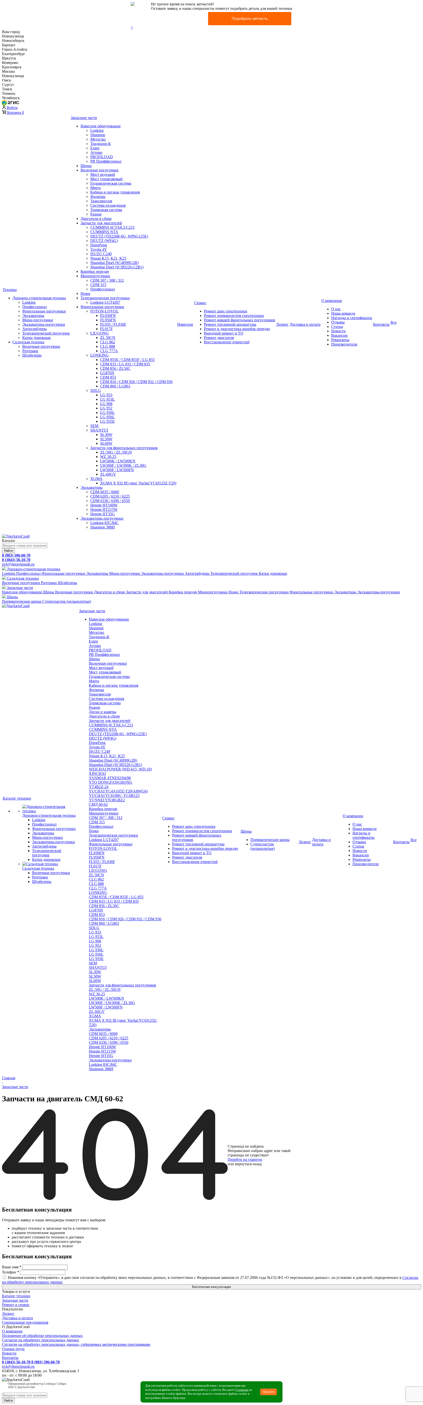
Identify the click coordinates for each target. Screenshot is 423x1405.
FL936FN (97, 853)
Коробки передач (103, 809)
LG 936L (96, 950)
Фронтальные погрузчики (110, 844)
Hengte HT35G (101, 1056)
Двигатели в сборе (104, 716)
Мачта (94, 681)
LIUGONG (98, 870)
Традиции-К (99, 637)
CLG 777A (98, 888)
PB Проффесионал (104, 654)
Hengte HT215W (102, 1051)
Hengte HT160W (102, 1047)
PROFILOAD (100, 650)
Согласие (242, 1390)
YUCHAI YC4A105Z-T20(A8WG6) (118, 791)
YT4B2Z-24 (98, 787)
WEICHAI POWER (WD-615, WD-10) (120, 769)
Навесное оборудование (109, 619)
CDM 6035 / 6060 (103, 1034)
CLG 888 (96, 884)
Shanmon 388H (101, 1069)
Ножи (94, 831)
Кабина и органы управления (113, 685)
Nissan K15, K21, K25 (107, 756)
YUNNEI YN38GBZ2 (107, 800)
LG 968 (95, 941)
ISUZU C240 (99, 751)
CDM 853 (97, 915)
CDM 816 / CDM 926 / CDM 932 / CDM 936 (125, 919)
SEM (93, 963)
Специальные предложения (25, 1322)
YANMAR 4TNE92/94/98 (110, 778)
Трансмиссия (100, 694)
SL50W (95, 976)
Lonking (95, 624)
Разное (94, 707)
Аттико (95, 646)
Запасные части (15, 1300)
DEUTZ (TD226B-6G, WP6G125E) (118, 734)
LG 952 (95, 945)
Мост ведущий (101, 668)
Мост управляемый (105, 672)
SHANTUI (97, 967)
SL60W (95, 981)
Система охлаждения (106, 698)
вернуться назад (248, 1164)
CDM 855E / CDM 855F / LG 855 (116, 897)
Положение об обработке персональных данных (42, 1335)
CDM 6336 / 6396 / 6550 (108, 1042)
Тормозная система (105, 703)
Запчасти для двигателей (109, 721)
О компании (12, 1331)
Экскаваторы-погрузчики (110, 1060)
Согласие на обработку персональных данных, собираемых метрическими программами (76, 1344)
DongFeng (97, 743)
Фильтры (96, 690)
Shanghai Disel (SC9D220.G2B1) (115, 765)
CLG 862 (96, 879)
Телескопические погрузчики (113, 835)
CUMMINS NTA (103, 729)
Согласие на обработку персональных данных (40, 1340)
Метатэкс (97, 632)
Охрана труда (13, 1349)
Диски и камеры (102, 712)
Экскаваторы (100, 1029)
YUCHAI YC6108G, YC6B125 (114, 795)
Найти (8, 550)
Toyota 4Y (97, 747)
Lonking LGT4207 (104, 840)
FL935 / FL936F (102, 862)
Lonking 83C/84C (103, 1064)
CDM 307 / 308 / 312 (105, 818)
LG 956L (96, 954)
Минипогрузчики (103, 813)
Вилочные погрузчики (108, 663)
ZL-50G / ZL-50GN (105, 989)
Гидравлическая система (109, 676)
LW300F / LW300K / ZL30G (112, 1003)
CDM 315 (97, 822)
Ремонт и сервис (16, 1305)
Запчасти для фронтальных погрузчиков (122, 985)
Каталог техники (16, 1296)
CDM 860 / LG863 (104, 923)
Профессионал (101, 826)
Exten (93, 641)
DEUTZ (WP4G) (102, 738)
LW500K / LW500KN (106, 998)
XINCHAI (97, 773)
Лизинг (8, 1313)
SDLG (94, 928)
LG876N (96, 910)
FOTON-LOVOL (103, 848)
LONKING (98, 892)
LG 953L (96, 937)
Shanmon (96, 628)
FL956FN (97, 857)
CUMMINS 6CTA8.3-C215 (111, 725)
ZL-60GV (97, 1011)
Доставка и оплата (17, 1318)
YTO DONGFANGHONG (110, 782)
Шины (94, 659)
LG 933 (95, 932)
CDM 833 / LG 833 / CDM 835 (114, 901)
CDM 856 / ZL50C (104, 906)
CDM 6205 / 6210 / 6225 (108, 1038)
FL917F (95, 866)
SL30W (95, 972)
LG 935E (96, 959)
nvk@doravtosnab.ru (18, 564)
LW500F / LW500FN (106, 1007)
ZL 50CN (96, 875)
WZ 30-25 (97, 994)
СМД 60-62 (98, 804)
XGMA (95, 1016)
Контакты (10, 1358)
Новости (9, 1353)
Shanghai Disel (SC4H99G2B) (113, 760)
